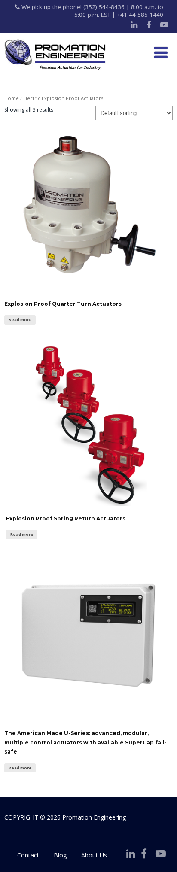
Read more (20, 319)
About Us (94, 855)
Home (11, 98)
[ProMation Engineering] (55, 55)
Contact (28, 855)
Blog (60, 855)
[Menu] (161, 52)
